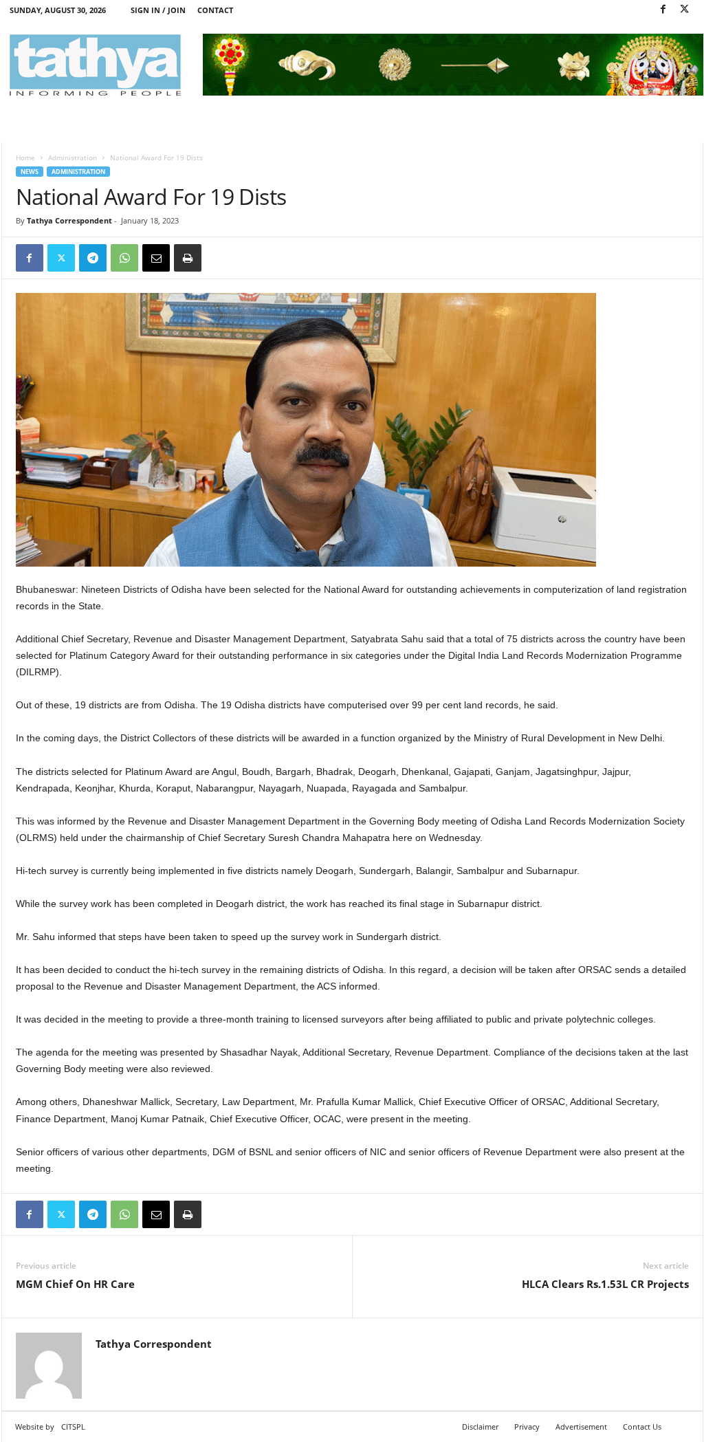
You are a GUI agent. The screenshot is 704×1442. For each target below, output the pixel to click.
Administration (72, 157)
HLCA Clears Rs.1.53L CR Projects (605, 1284)
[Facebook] (663, 10)
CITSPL (73, 1426)
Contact (215, 10)
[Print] (187, 258)
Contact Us (642, 1426)
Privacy (527, 1426)
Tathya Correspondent (69, 220)
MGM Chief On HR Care (75, 1284)
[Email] (156, 258)
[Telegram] (93, 258)
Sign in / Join (158, 10)
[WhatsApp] (124, 258)
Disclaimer (480, 1426)
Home (25, 157)
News (29, 171)
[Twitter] (684, 10)
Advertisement (581, 1426)
